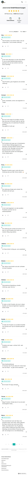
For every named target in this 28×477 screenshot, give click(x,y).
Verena (3, 396)
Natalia (3, 54)
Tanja (2, 223)
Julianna (3, 243)
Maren (3, 415)
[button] (22, 2)
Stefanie (3, 279)
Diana (2, 183)
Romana (3, 202)
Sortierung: (13, 31)
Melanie (3, 261)
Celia (2, 379)
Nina (2, 35)
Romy (2, 164)
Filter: (22, 31)
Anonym (3, 76)
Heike (2, 339)
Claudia (3, 298)
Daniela (3, 319)
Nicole (3, 114)
